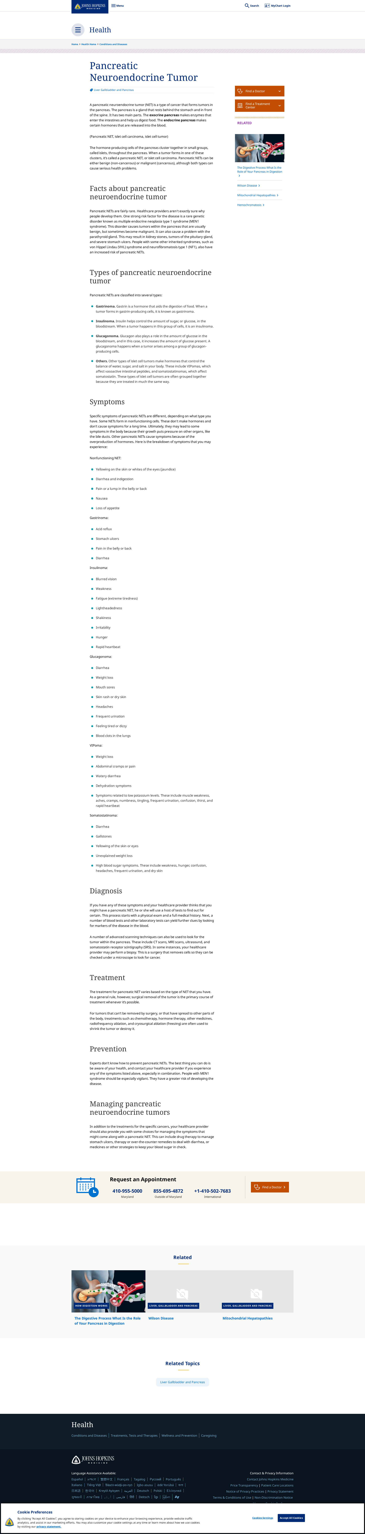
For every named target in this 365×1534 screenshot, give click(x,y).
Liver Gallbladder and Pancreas (114, 90)
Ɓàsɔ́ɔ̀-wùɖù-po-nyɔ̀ (118, 1485)
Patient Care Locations (277, 1485)
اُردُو (108, 1497)
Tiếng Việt (94, 1485)
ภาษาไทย (92, 1497)
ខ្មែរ (156, 1497)
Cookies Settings (262, 1518)
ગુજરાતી (76, 1497)
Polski (158, 1491)
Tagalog (139, 1479)
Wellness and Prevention (179, 1435)
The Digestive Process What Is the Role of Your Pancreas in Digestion (259, 169)
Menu (117, 7)
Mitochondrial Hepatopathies (256, 195)
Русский (155, 1479)
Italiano (76, 1485)
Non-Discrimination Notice (274, 1497)
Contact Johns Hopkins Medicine (270, 1479)
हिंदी (132, 1497)
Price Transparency (244, 1485)
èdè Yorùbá (165, 1485)
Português (173, 1479)
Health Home (88, 44)
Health (100, 29)
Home (74, 44)
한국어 (89, 1491)
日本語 (76, 1491)
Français (123, 1479)
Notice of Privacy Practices (245, 1491)
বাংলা (180, 1485)
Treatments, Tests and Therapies (134, 1435)
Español (77, 1479)
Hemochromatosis (249, 205)
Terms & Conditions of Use (232, 1497)
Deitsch (144, 1497)
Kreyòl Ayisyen (109, 1491)
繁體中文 (107, 1479)
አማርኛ (91, 1479)
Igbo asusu (145, 1485)
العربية (128, 1491)
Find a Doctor (255, 91)
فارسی (120, 1497)
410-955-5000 (127, 1190)
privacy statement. (48, 1526)
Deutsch (143, 1491)
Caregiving (209, 1435)
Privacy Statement (280, 1491)
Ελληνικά (174, 1490)
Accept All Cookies (291, 1518)
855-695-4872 (168, 1190)
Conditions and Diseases (113, 44)
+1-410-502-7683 (212, 1190)
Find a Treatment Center (258, 105)
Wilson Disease (247, 185)
